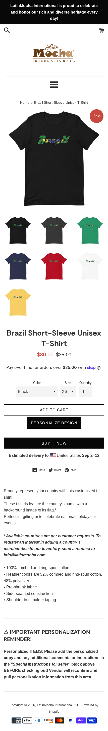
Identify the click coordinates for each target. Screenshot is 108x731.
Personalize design (54, 423)
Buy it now (54, 443)
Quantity (85, 383)
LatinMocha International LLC (58, 705)
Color (37, 383)
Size (68, 383)
